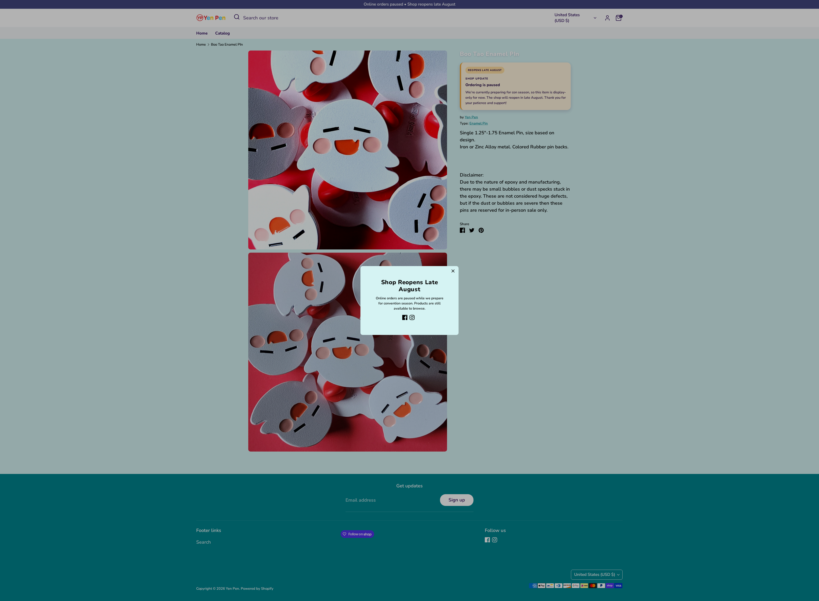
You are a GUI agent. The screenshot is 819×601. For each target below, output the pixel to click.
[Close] (453, 271)
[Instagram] (412, 317)
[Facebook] (404, 317)
